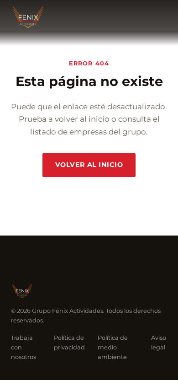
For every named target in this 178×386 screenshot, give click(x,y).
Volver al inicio (89, 165)
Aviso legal (158, 342)
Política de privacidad (69, 342)
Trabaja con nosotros (23, 347)
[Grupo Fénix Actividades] (28, 17)
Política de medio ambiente (113, 347)
